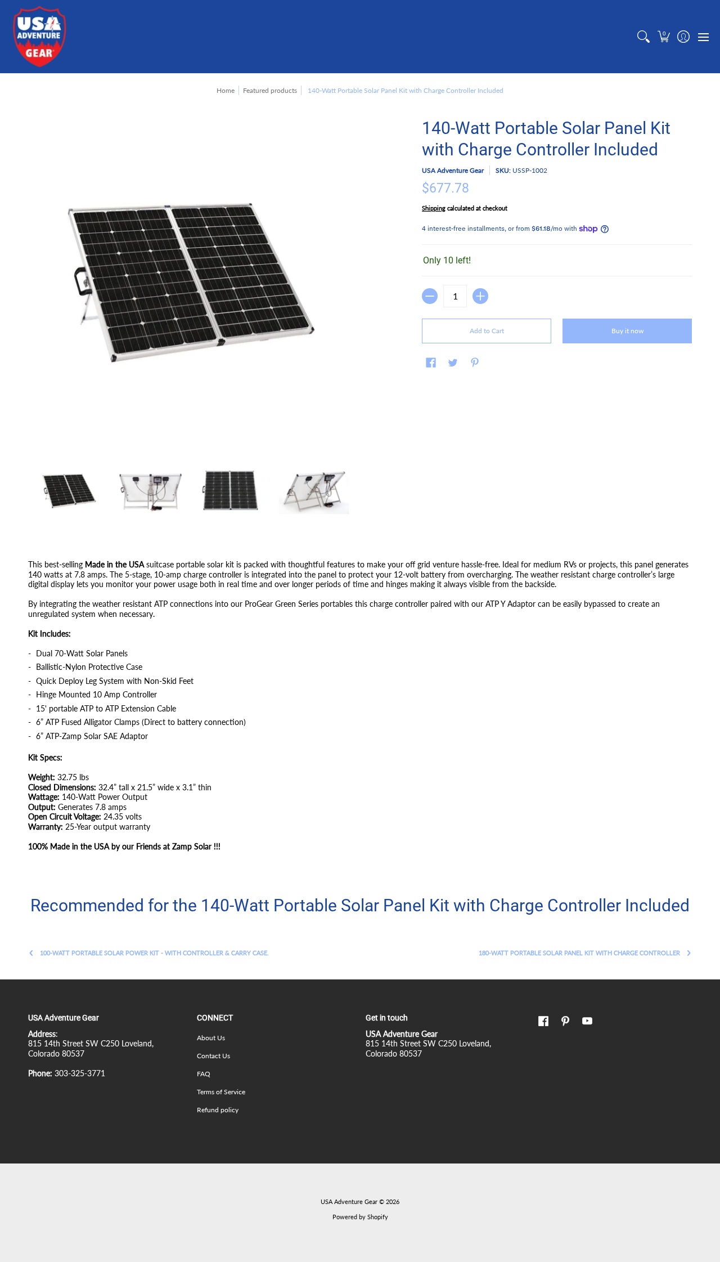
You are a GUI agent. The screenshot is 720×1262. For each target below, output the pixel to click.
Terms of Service (221, 1092)
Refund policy (217, 1110)
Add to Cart (487, 330)
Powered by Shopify (360, 1217)
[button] (663, 36)
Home (226, 90)
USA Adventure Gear (453, 170)
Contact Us (213, 1055)
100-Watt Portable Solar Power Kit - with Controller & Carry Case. (154, 953)
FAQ (203, 1073)
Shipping (434, 208)
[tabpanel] (360, 707)
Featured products (270, 90)
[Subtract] (430, 296)
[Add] (480, 296)
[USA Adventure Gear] (39, 36)
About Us (211, 1037)
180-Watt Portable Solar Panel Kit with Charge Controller (579, 953)
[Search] (644, 36)
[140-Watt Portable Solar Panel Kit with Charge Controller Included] (69, 490)
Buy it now (627, 330)
